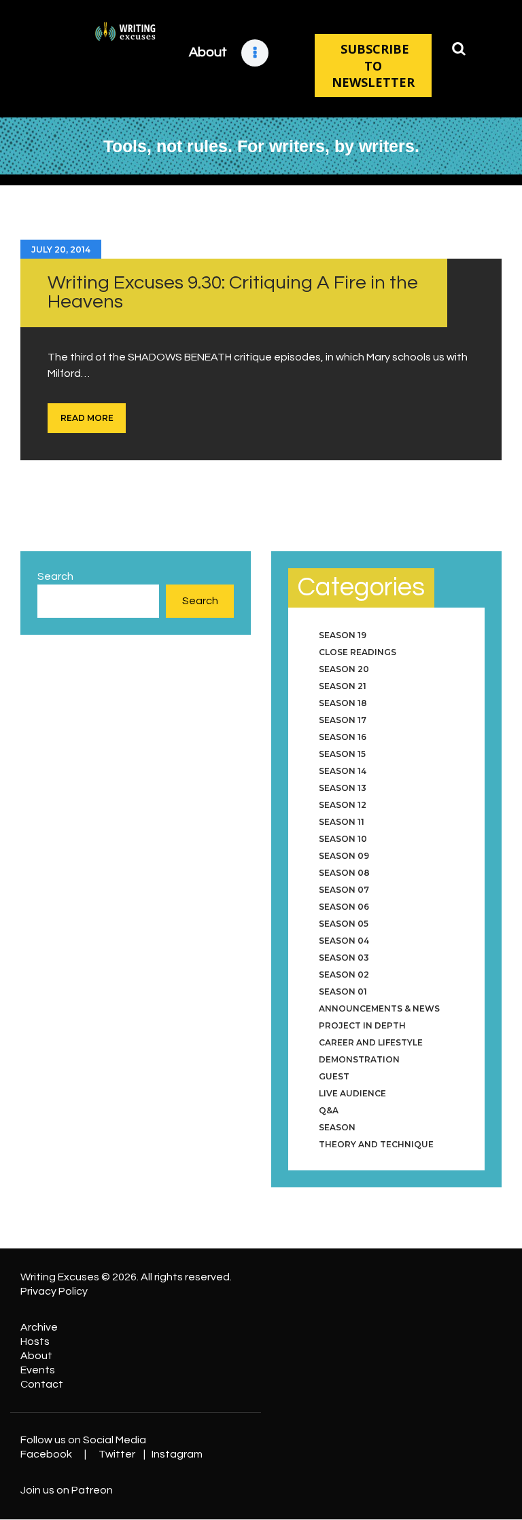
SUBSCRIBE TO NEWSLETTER (373, 65)
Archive (39, 1327)
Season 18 (343, 703)
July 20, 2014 (60, 249)
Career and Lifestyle (371, 1042)
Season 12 (342, 805)
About (36, 1355)
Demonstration (359, 1059)
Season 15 (342, 754)
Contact (41, 1384)
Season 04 (344, 940)
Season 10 (343, 839)
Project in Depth (362, 1025)
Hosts (35, 1341)
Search (55, 576)
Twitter (117, 1454)
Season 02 (344, 974)
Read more (87, 418)
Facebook (46, 1454)
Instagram (177, 1454)
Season (337, 1127)
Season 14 (342, 771)
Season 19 (342, 635)
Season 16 (342, 737)
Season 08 (344, 873)
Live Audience (352, 1093)
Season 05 (343, 924)
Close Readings (357, 652)
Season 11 (341, 822)
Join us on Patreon (66, 1490)
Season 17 (342, 720)
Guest (334, 1076)
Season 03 (344, 957)
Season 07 (344, 890)
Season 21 (342, 686)
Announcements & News (379, 1008)
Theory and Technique (376, 1144)
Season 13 (342, 788)
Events (37, 1370)
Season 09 (344, 856)
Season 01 (343, 991)
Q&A (328, 1110)
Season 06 (344, 907)
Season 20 (344, 669)
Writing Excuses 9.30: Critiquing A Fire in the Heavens (233, 292)
